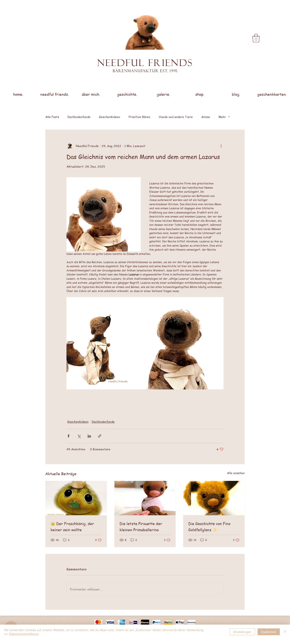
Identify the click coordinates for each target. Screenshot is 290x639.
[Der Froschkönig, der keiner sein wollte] (76, 498)
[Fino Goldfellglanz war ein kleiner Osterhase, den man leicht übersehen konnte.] (214, 498)
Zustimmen (268, 632)
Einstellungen (242, 632)
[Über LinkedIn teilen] (89, 436)
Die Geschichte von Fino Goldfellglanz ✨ (209, 526)
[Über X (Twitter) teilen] (79, 436)
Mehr (222, 117)
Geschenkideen (109, 117)
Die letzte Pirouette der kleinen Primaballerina (141, 526)
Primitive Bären (139, 117)
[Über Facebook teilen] (68, 436)
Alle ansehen (236, 473)
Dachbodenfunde (79, 117)
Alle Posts (52, 117)
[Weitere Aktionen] (221, 145)
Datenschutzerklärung (24, 634)
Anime (205, 117)
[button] (256, 38)
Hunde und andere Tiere (176, 117)
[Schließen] (284, 632)
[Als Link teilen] (100, 436)
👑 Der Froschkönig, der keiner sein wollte (72, 526)
